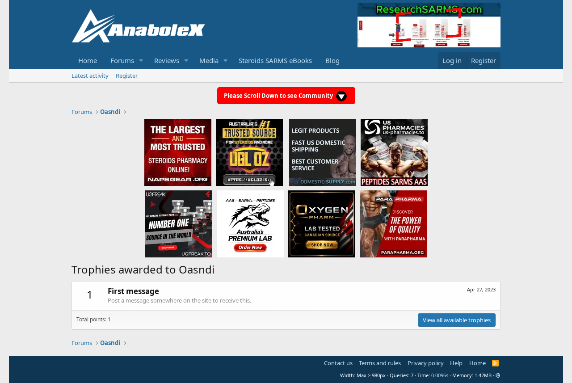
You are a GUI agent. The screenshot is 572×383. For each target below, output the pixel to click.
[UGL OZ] (249, 151)
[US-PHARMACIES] (394, 151)
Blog (332, 60)
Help (456, 363)
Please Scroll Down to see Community (279, 96)
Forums (122, 60)
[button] (141, 60)
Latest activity (90, 76)
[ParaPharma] (393, 223)
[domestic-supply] (322, 151)
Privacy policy (426, 363)
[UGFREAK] (178, 223)
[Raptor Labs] (250, 223)
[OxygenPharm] (321, 223)
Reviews (166, 60)
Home (87, 60)
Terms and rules (380, 363)
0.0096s (439, 375)
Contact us (338, 363)
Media (209, 60)
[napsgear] (177, 151)
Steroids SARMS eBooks (275, 60)
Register (127, 76)
